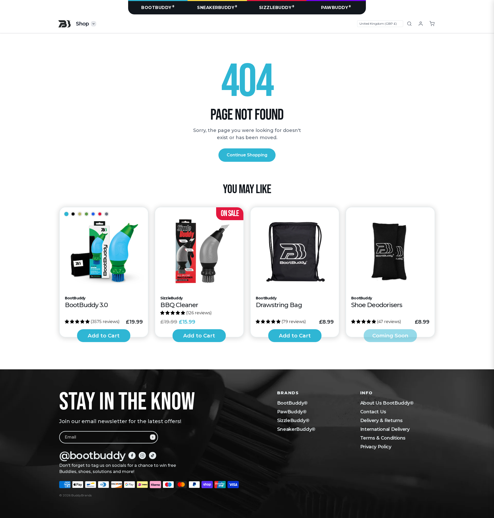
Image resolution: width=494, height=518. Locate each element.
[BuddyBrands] (64, 24)
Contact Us (373, 412)
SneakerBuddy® (296, 429)
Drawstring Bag (279, 305)
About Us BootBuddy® (387, 403)
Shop (82, 24)
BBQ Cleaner (179, 305)
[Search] (409, 24)
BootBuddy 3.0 (86, 305)
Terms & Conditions (383, 438)
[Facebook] (132, 455)
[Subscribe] (152, 437)
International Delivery (385, 429)
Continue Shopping (247, 155)
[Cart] (432, 24)
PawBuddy (336, 7)
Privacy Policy (375, 447)
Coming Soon (390, 336)
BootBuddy (157, 7)
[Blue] (93, 214)
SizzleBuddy (277, 7)
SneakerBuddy (217, 7)
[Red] (99, 214)
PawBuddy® (292, 412)
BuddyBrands (81, 495)
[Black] (73, 214)
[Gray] (106, 214)
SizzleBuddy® (293, 420)
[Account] (421, 24)
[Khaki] (79, 214)
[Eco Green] (86, 214)
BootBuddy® (292, 403)
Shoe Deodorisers (376, 305)
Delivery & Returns (381, 420)
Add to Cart (104, 336)
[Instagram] (142, 455)
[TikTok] (152, 455)
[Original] (66, 214)
